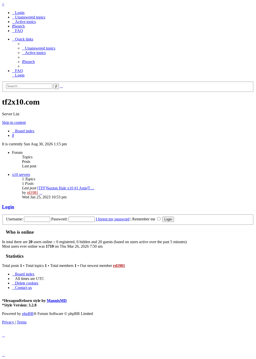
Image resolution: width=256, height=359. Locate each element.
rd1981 (32, 192)
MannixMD (57, 300)
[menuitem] (18, 13)
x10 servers (21, 174)
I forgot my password (113, 219)
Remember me (144, 219)
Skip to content (14, 122)
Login (8, 206)
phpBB (28, 313)
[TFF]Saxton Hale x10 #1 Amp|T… (65, 188)
